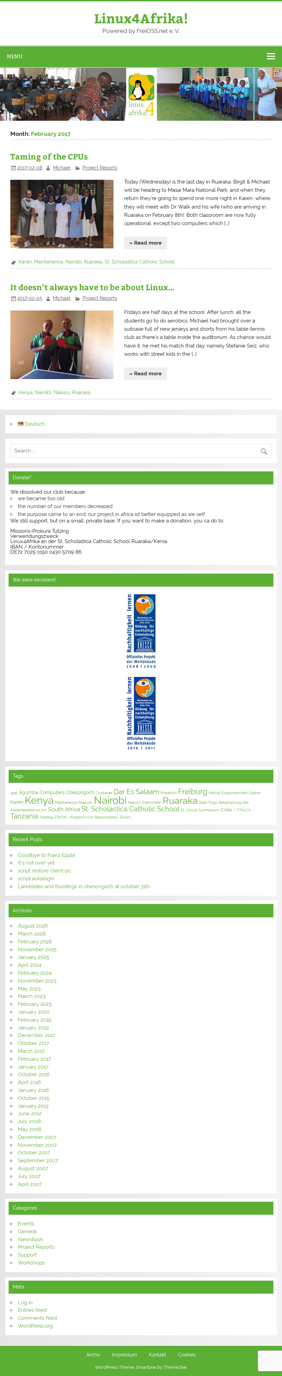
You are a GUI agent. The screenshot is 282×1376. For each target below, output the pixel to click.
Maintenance (48, 261)
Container (104, 793)
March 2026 (32, 934)
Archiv (93, 1355)
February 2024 (35, 973)
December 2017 (36, 1035)
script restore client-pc (44, 871)
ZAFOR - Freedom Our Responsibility (86, 817)
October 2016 (34, 1074)
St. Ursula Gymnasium (200, 810)
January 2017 (33, 1067)
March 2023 (31, 996)
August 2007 (33, 1168)
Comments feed (37, 1318)
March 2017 (31, 1051)
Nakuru (62, 392)
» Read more (145, 243)
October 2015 (33, 1098)
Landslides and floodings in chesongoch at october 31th (84, 886)
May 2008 (29, 1129)
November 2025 (37, 949)
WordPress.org (35, 1326)
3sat (14, 793)
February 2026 (35, 942)
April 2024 (29, 965)
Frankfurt (169, 793)
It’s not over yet (36, 863)
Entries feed (32, 1310)
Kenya (26, 392)
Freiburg (192, 791)
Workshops (31, 1263)
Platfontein (151, 802)
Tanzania (24, 816)
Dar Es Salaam (136, 792)
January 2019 (33, 1028)
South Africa (64, 809)
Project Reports (100, 167)
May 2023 (29, 989)
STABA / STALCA (235, 810)
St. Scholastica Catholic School (140, 261)
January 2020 (34, 1012)
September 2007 (38, 1160)
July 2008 (29, 1121)
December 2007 (37, 1137)
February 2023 (35, 1004)
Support (27, 1255)
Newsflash (30, 1239)
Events (26, 1224)
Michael (61, 167)
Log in (25, 1302)
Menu (15, 56)
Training (46, 817)
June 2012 (30, 1113)
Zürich (125, 817)
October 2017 (33, 1043)
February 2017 (34, 1059)
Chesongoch (80, 792)
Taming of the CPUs (49, 156)
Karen (25, 261)
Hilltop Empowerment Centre (234, 793)
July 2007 (29, 1176)
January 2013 (33, 1106)
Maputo (85, 802)
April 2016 (29, 1082)
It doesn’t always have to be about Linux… (92, 287)
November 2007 (37, 1145)
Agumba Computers (42, 792)
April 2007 (30, 1184)
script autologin (36, 878)
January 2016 (33, 1090)
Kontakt (157, 1355)
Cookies (187, 1355)
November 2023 (37, 981)
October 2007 (34, 1153)
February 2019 (34, 1020)
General (27, 1231)
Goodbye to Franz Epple (46, 855)
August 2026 (33, 926)
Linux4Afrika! (141, 18)
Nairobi (73, 261)
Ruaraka (93, 261)
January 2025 (33, 957)
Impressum (124, 1355)
